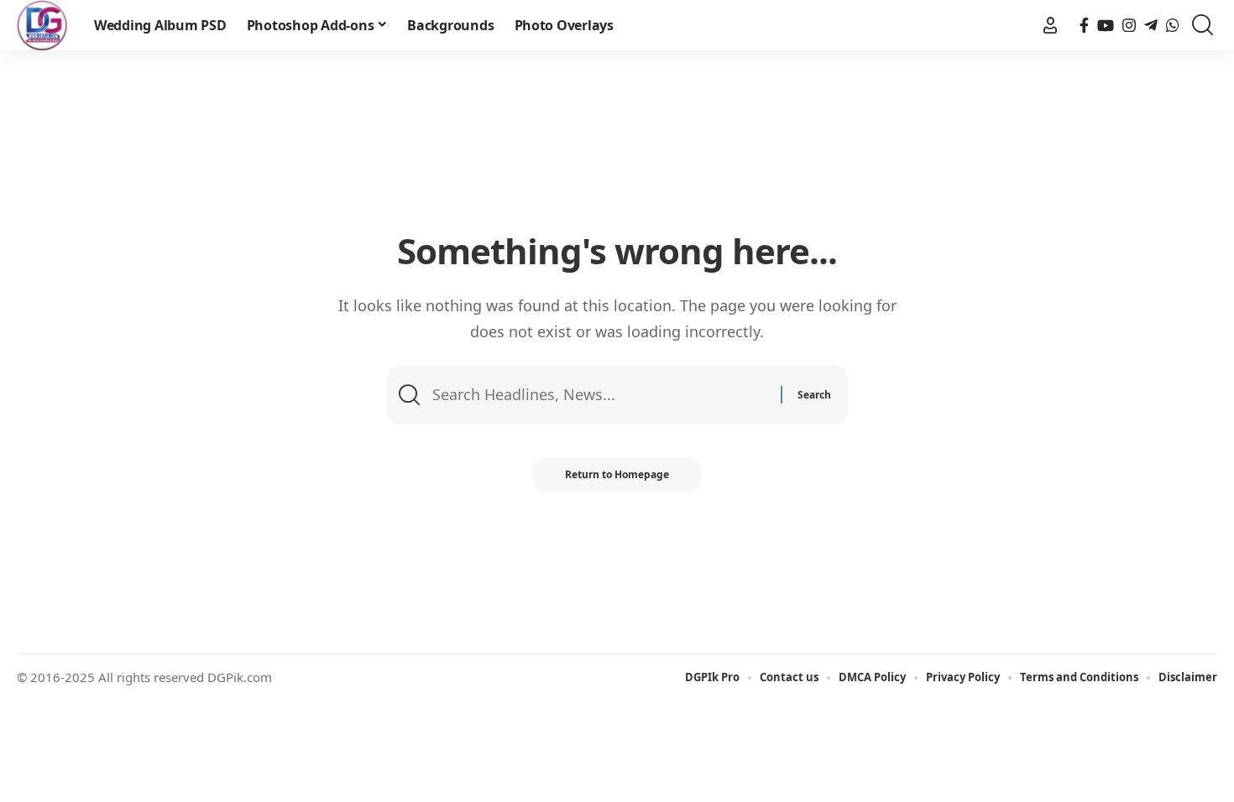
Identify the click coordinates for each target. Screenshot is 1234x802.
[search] (1202, 26)
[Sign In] (1050, 25)
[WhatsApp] (1173, 26)
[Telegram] (1151, 26)
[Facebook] (1084, 26)
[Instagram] (1129, 26)
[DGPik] (42, 25)
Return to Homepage (617, 474)
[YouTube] (1105, 26)
